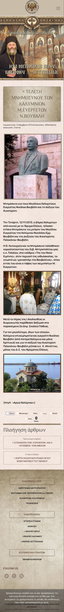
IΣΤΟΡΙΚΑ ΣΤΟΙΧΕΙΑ (32, 521)
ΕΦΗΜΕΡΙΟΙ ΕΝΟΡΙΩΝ (32, 559)
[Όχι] (60, 600)
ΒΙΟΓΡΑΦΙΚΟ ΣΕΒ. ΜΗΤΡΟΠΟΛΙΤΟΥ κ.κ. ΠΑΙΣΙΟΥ (32, 493)
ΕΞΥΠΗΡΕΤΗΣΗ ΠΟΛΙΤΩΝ (32, 552)
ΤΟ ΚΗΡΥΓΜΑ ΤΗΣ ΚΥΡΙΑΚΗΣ (32, 498)
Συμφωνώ (29, 607)
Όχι (40, 607)
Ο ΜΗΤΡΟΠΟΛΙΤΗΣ (32, 481)
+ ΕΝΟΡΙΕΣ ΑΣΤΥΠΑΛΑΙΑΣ (32, 541)
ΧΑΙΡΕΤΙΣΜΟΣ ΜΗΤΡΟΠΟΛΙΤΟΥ (32, 488)
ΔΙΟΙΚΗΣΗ (32, 526)
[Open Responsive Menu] (58, 8)
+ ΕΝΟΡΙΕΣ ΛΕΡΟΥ (32, 531)
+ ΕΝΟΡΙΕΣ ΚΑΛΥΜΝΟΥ (32, 536)
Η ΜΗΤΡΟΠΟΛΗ (32, 514)
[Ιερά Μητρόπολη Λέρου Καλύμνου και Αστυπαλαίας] (32, 6)
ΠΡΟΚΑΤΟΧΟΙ (32, 503)
